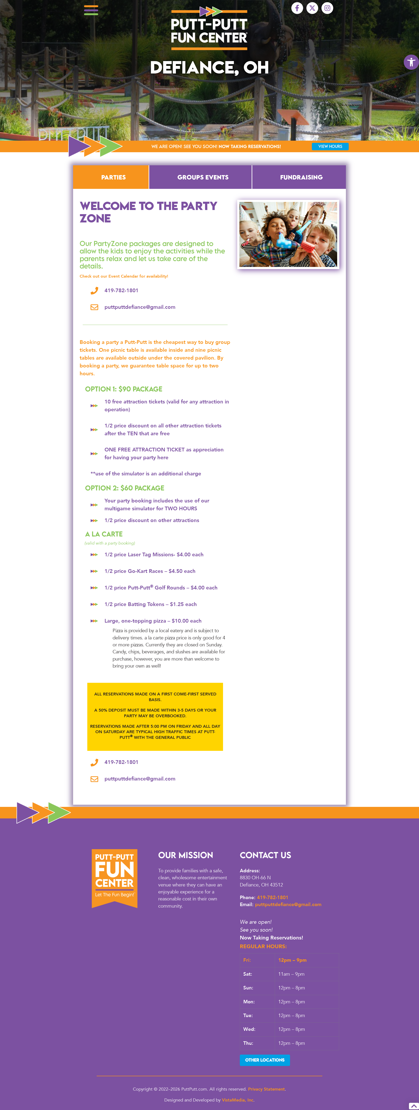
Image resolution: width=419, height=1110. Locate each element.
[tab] (111, 177)
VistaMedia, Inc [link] (237, 1100)
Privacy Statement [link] (266, 1089)
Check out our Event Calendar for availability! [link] (124, 276)
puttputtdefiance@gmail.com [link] (288, 904)
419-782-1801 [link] (272, 897)
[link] (411, 62)
